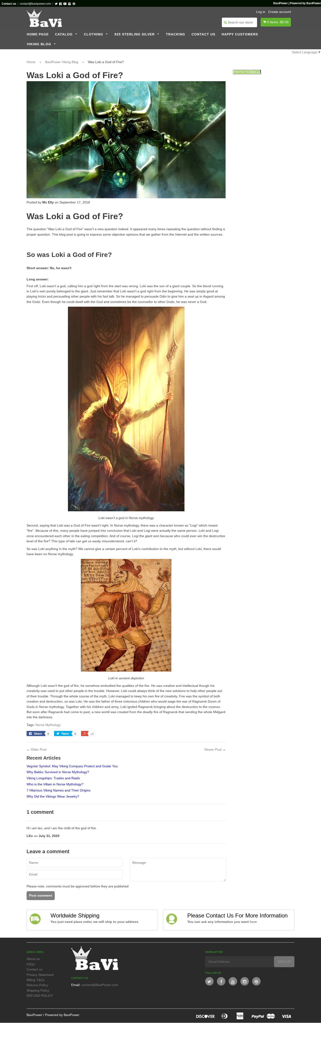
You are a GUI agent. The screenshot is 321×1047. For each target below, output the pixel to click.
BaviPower (34, 1015)
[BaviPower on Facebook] (221, 981)
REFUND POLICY (40, 995)
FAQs (31, 964)
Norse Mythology (48, 725)
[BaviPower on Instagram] (244, 981)
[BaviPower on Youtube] (233, 981)
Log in (260, 12)
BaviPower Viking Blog (61, 62)
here (253, 922)
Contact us (203, 34)
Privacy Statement (40, 975)
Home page (38, 34)
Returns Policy (37, 985)
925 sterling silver (135, 34)
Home (31, 62)
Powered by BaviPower (62, 1015)
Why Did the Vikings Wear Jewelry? (53, 796)
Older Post (39, 749)
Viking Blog (39, 44)
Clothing (94, 34)
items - (278, 22)
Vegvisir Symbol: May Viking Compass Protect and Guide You (72, 766)
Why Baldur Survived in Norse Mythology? (58, 772)
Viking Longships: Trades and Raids (53, 778)
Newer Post (213, 749)
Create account (279, 12)
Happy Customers (240, 34)
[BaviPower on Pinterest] (256, 981)
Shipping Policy (38, 990)
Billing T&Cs (35, 980)
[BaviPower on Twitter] (209, 981)
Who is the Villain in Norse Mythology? (55, 784)
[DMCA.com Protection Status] (247, 73)
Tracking (175, 34)
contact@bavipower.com (35, 3)
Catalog (64, 34)
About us (33, 959)
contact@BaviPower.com (99, 985)
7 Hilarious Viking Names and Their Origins (58, 790)
